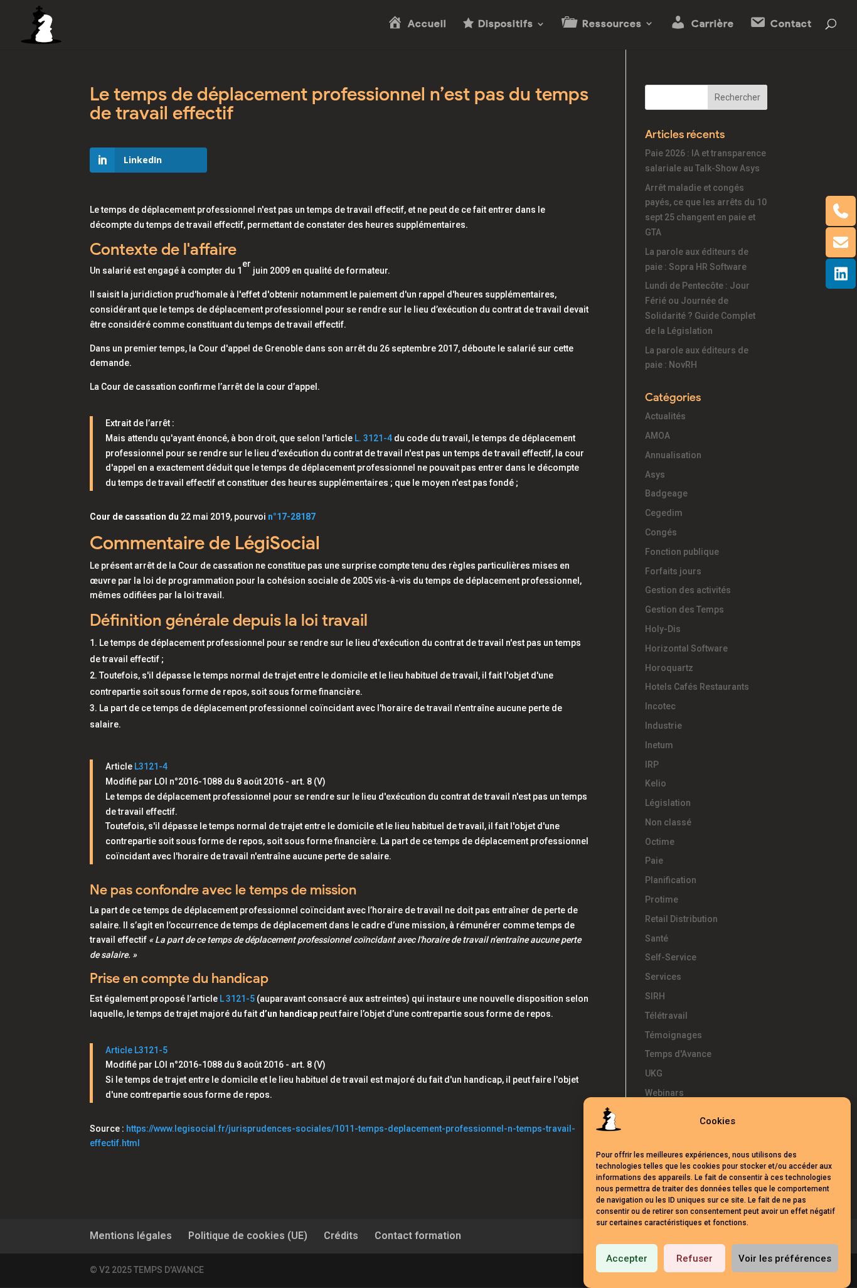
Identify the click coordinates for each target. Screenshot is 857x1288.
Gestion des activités (688, 590)
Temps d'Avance (678, 1054)
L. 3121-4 (373, 438)
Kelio (655, 783)
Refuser (694, 1258)
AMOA (657, 436)
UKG (654, 1073)
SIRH (655, 996)
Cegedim (664, 513)
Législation (668, 803)
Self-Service (670, 957)
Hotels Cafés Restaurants (697, 687)
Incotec (660, 706)
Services (663, 977)
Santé (656, 938)
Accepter (626, 1258)
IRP (652, 764)
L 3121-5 (237, 999)
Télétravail (666, 1016)
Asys (655, 475)
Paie (654, 861)
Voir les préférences (784, 1258)
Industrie (663, 726)
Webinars (664, 1093)
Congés (661, 532)
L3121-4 (151, 766)
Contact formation (418, 1236)
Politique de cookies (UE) (247, 1236)
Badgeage (666, 493)
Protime (661, 899)
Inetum (659, 745)
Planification (670, 880)
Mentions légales (131, 1236)
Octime (659, 842)
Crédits (341, 1236)
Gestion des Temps (684, 609)
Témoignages (673, 1035)
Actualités (665, 416)
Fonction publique (682, 552)
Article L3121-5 (136, 1050)
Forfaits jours (673, 571)
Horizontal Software (686, 648)
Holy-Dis (663, 629)
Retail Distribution (681, 919)
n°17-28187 (292, 517)
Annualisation (673, 455)
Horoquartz (669, 668)
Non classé (668, 822)
